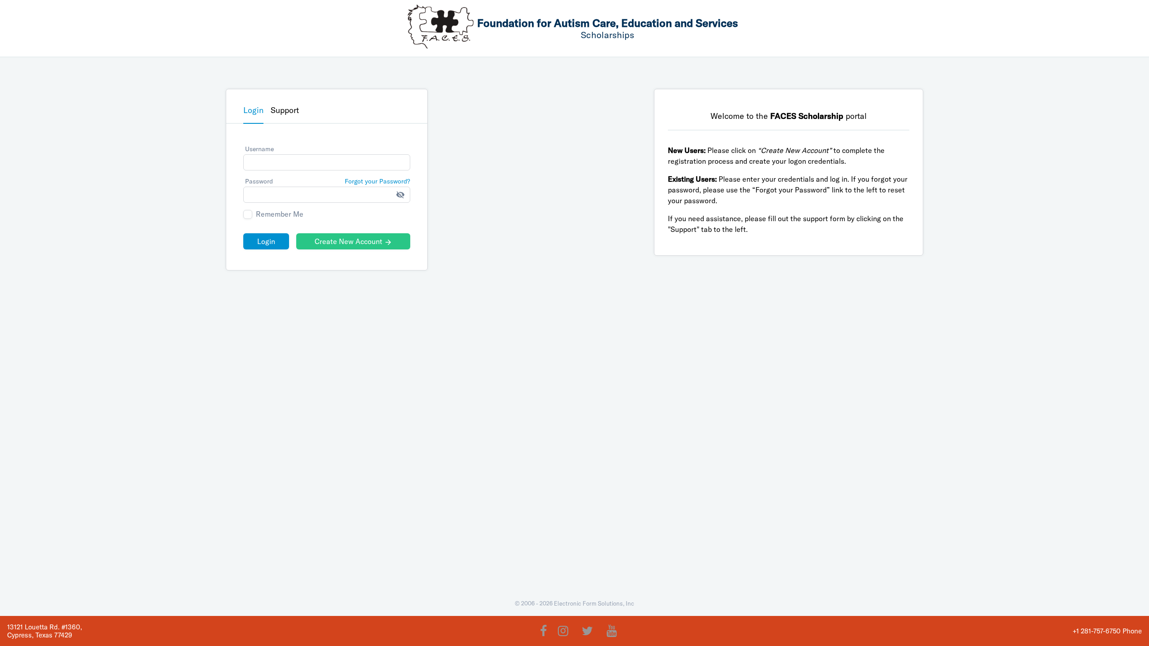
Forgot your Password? (377, 181)
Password (259, 181)
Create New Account (353, 241)
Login (266, 241)
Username (259, 149)
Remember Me (279, 214)
